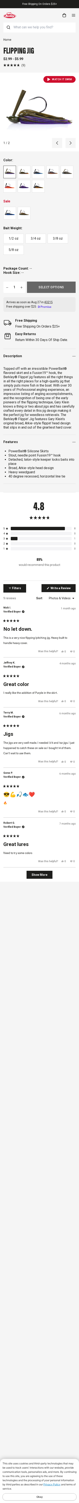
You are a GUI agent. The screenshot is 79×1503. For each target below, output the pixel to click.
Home (7, 39)
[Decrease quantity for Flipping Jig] (7, 287)
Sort (39, 598)
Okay (39, 1496)
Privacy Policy (51, 1484)
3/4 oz (36, 238)
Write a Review (63, 589)
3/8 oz (58, 238)
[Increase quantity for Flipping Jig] (21, 287)
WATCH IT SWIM (62, 79)
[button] (14, 65)
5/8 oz (14, 250)
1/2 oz (14, 238)
